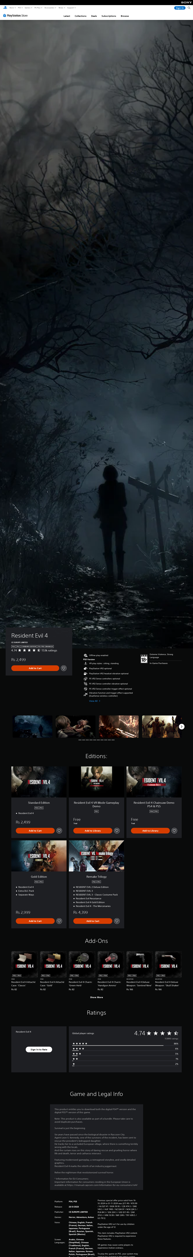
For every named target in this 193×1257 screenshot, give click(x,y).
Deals (94, 16)
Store (11, 8)
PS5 (19, 8)
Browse (125, 16)
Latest (67, 16)
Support (70, 8)
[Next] (182, 726)
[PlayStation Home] (5, 8)
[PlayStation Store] (16, 15)
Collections (80, 16)
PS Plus (37, 8)
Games (27, 8)
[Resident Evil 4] (32, 726)
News (61, 8)
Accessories (49, 8)
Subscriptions (109, 16)
